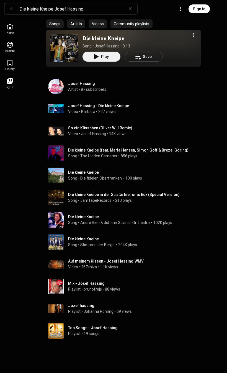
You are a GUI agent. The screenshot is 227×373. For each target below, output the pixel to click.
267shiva (89, 267)
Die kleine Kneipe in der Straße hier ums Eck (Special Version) (124, 194)
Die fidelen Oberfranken (101, 178)
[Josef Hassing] (125, 86)
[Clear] (130, 8)
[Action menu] (194, 35)
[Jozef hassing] (125, 309)
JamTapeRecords (96, 200)
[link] (10, 29)
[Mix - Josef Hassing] (125, 286)
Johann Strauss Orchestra (127, 222)
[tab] (55, 23)
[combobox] (78, 8)
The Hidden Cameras (98, 156)
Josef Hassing (107, 46)
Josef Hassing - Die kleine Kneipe (98, 106)
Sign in (199, 9)
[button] (64, 48)
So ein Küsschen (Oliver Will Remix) (100, 128)
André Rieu (90, 222)
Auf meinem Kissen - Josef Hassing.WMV (106, 261)
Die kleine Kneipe (103, 38)
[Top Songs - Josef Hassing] (125, 331)
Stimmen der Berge (97, 245)
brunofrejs (93, 289)
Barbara (88, 111)
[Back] (12, 8)
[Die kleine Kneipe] (64, 48)
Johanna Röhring (99, 311)
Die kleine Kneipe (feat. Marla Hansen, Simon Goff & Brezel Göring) (128, 150)
